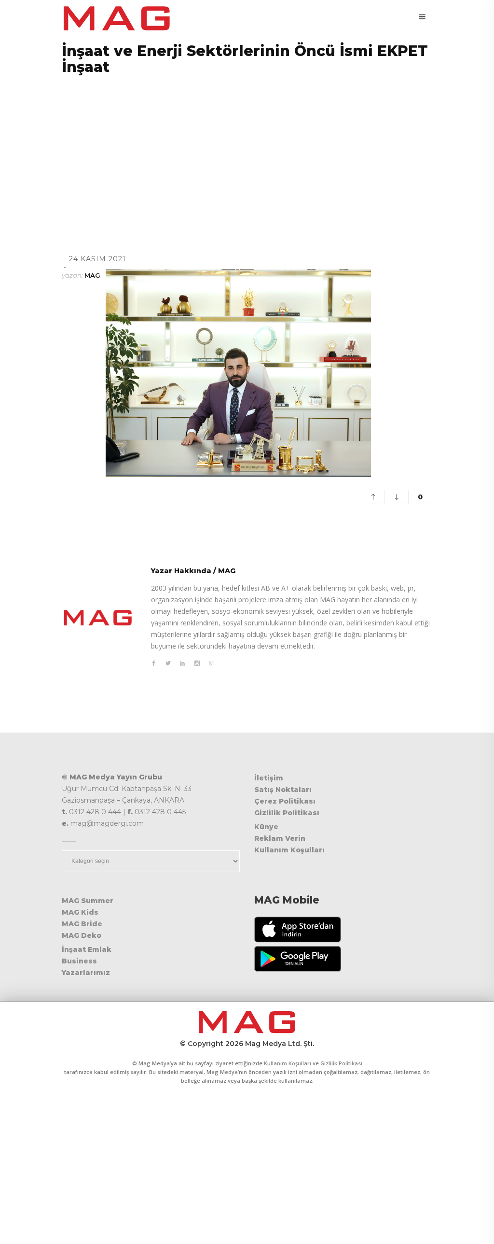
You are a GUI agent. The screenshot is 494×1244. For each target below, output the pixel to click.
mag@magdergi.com (107, 823)
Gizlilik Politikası (286, 812)
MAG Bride (82, 923)
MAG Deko (81, 935)
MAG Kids (80, 912)
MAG (92, 275)
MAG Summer (87, 900)
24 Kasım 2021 (97, 258)
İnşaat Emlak (86, 949)
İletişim (268, 778)
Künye (266, 826)
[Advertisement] (247, 152)
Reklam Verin (279, 838)
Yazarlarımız (86, 972)
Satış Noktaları (283, 789)
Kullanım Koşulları (289, 850)
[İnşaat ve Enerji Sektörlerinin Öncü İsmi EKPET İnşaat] (98, 617)
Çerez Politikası (285, 801)
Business (79, 961)
